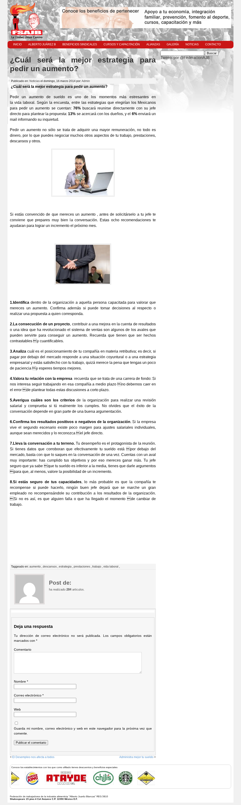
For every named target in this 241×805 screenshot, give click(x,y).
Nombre (21, 681)
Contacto (213, 44)
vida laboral (110, 566)
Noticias (192, 44)
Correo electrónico (29, 695)
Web (17, 709)
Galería (173, 44)
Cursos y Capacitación (122, 44)
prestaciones (82, 566)
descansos (50, 566)
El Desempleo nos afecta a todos (33, 757)
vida (17, 103)
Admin (86, 81)
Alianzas (153, 44)
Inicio (17, 44)
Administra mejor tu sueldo (136, 757)
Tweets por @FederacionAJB (185, 58)
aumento (35, 566)
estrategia (65, 566)
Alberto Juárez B (42, 44)
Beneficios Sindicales (79, 44)
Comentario (22, 649)
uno (78, 97)
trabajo (96, 566)
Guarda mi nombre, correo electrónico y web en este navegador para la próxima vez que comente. (83, 731)
